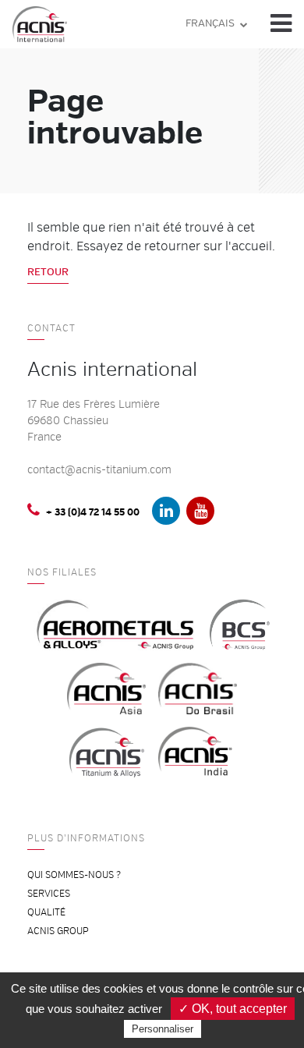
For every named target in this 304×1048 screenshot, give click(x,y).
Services (48, 894)
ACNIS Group (58, 931)
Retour (48, 272)
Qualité (46, 913)
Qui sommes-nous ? (74, 875)
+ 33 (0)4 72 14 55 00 (93, 513)
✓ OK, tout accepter (233, 1008)
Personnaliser (162, 1029)
